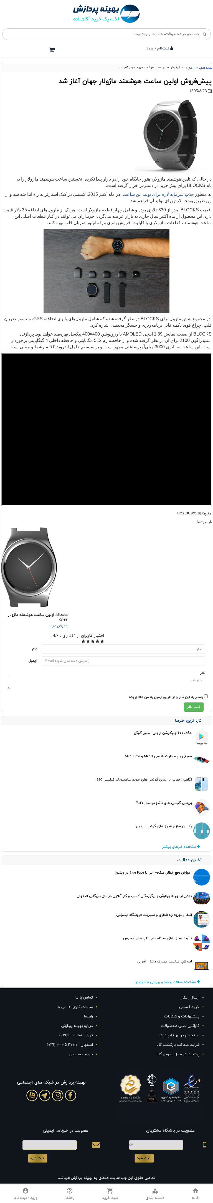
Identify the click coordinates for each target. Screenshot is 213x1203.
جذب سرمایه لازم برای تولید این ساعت (158, 194)
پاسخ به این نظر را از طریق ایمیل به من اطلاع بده (166, 697)
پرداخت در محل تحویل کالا (177, 1054)
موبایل (198, 1146)
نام (34, 648)
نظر (202, 673)
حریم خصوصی (81, 1054)
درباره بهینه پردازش (77, 1026)
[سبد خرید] (51, 49)
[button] (154, 1194)
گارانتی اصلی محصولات (180, 1026)
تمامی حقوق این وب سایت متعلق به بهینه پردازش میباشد (106, 1178)
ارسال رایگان (189, 997)
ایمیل (33, 660)
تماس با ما (84, 997)
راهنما (88, 1016)
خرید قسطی (189, 1007)
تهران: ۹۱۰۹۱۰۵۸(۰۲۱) (76, 1035)
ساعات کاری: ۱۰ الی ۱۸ (75, 1007)
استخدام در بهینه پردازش (178, 1035)
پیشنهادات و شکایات (181, 1016)
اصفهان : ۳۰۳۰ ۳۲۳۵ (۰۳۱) (70, 1044)
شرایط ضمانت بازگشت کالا (177, 1044)
